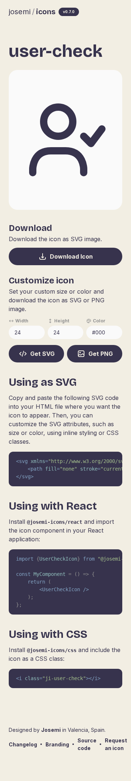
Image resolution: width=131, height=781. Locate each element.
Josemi (51, 730)
